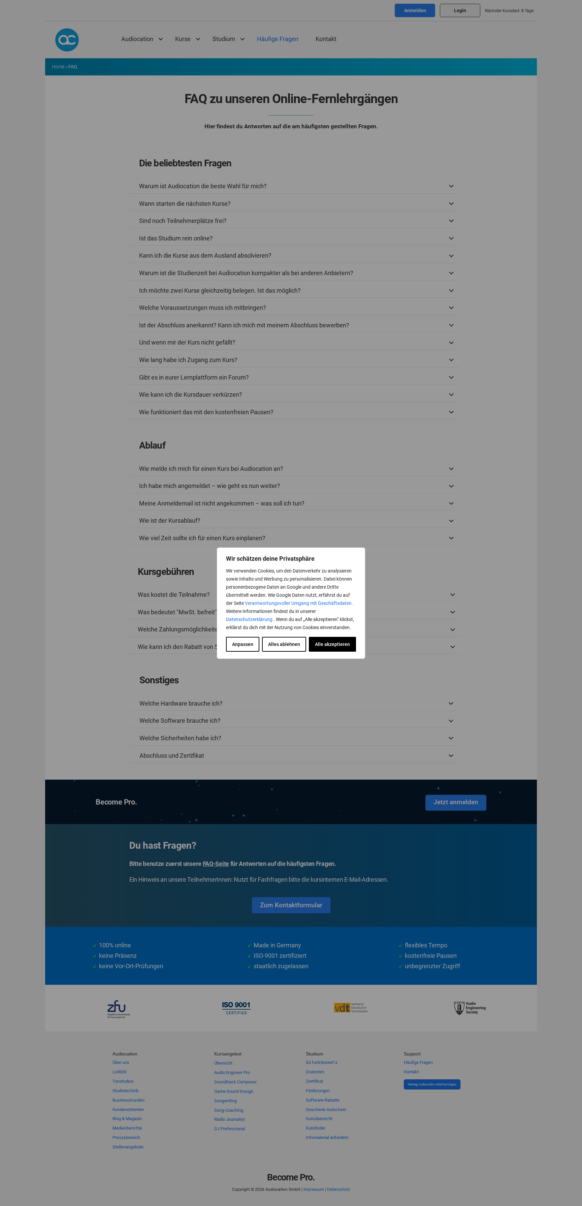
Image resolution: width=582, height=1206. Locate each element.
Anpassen (242, 644)
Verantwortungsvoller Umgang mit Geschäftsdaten (299, 603)
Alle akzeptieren (332, 644)
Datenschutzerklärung (249, 619)
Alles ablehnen (284, 644)
